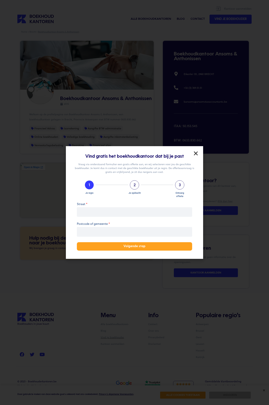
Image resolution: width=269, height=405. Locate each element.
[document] (134, 202)
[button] (196, 153)
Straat (82, 204)
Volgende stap (134, 246)
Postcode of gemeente (93, 224)
